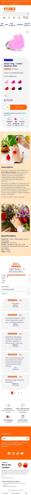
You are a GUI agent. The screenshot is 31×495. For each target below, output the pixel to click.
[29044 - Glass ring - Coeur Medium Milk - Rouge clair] (7, 88)
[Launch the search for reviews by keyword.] (28, 293)
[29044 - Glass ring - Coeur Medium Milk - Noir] (20, 88)
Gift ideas (2, 24)
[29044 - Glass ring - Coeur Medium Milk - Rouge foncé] (13, 88)
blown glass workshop (8, 172)
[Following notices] (21, 393)
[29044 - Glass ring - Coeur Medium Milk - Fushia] (20, 81)
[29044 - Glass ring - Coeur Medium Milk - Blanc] (7, 94)
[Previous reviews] (9, 392)
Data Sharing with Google (9, 486)
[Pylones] (9, 9)
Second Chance (27, 24)
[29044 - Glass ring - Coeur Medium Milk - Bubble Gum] (7, 81)
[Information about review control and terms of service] (24, 269)
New (6, 24)
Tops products (12, 24)
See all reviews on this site (16, 271)
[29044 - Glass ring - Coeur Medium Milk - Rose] (13, 81)
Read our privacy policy (7, 477)
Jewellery (20, 24)
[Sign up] (27, 439)
